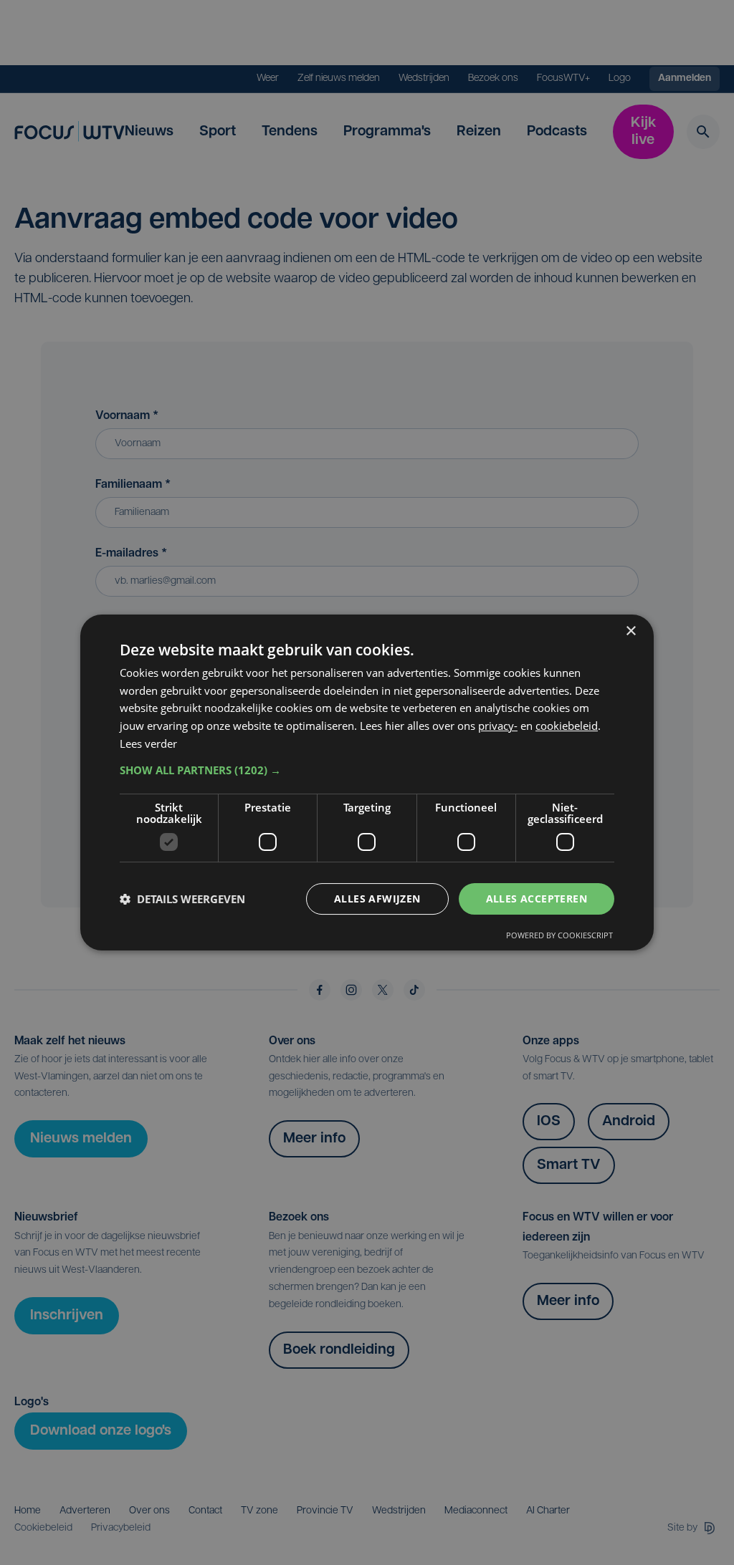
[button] (367, 770)
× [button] (630, 631)
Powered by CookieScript (559, 935)
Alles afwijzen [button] (377, 898)
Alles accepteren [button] (536, 898)
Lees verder (148, 743)
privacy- (498, 725)
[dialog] (367, 783)
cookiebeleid (566, 725)
